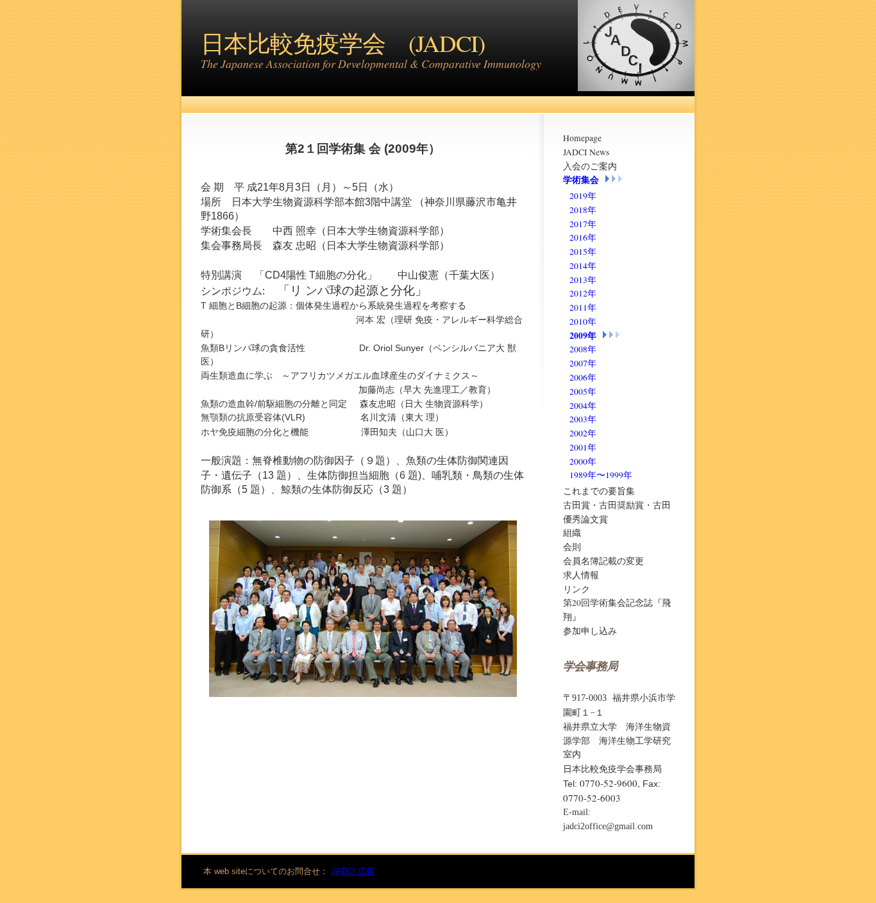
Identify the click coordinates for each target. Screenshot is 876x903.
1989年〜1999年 (600, 475)
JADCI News (586, 152)
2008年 (582, 349)
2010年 (582, 321)
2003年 (582, 419)
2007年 (582, 363)
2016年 (582, 237)
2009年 (582, 335)
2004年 (582, 405)
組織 (572, 532)
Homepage (582, 138)
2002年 (582, 433)
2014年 (582, 265)
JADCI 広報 (353, 871)
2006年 (582, 377)
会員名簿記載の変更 (603, 561)
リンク (576, 589)
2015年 (582, 251)
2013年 (582, 280)
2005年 (582, 391)
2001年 (582, 447)
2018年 (582, 210)
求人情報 (581, 575)
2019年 (582, 196)
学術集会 (581, 179)
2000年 (582, 461)
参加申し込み (590, 631)
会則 (572, 547)
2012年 (582, 293)
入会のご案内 (590, 166)
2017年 (582, 224)
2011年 (582, 307)
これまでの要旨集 (599, 491)
